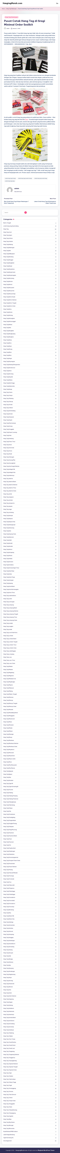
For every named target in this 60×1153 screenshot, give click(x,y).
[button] (18, 191)
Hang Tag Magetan (8, 675)
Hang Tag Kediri (7, 540)
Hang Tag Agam (7, 235)
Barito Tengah (7, 223)
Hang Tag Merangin (8, 734)
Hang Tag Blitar (7, 352)
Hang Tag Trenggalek (9, 1103)
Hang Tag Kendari (8, 546)
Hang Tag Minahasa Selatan (10, 743)
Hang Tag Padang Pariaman (10, 799)
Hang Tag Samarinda (9, 925)
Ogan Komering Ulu (8, 1137)
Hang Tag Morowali (8, 752)
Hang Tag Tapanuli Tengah (10, 1067)
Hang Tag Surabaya (8, 1030)
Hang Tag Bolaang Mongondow (11, 364)
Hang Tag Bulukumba (9, 386)
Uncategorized (7, 1140)
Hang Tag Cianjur (7, 395)
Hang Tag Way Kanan (9, 1122)
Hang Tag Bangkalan (8, 263)
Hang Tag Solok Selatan (9, 996)
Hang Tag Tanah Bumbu (9, 1042)
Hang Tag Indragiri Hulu (9, 472)
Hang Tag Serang (7, 950)
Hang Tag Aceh (7, 232)
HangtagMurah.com (12, 3)
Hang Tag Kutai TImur (9, 592)
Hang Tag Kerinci (7, 549)
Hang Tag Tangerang (9, 1051)
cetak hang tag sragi (10, 181)
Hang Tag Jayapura (8, 497)
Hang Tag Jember (8, 500)
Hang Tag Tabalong (8, 1033)
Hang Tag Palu (7, 811)
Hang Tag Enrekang (8, 438)
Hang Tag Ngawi (7, 774)
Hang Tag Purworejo (8, 906)
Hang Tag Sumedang (9, 1023)
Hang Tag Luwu (7, 657)
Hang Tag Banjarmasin (9, 272)
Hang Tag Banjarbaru (9, 269)
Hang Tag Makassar (8, 688)
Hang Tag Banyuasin (8, 287)
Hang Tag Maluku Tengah (10, 694)
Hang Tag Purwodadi (9, 900)
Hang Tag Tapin (7, 1073)
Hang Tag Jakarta (8, 478)
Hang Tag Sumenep (8, 1027)
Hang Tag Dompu (8, 426)
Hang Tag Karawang (8, 528)
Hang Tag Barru (7, 309)
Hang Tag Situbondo (8, 983)
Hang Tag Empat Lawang (10, 432)
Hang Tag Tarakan (8, 1076)
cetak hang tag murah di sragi (25, 178)
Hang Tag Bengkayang (9, 333)
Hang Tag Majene (8, 685)
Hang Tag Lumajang (8, 654)
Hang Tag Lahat (7, 598)
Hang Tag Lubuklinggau (9, 651)
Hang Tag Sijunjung (8, 968)
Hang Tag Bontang (8, 374)
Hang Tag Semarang (8, 946)
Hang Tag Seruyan (8, 953)
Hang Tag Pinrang (8, 869)
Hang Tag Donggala (8, 429)
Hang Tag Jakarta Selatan (10, 484)
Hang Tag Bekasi (7, 324)
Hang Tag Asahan (8, 241)
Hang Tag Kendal (7, 543)
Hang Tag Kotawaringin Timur (11, 568)
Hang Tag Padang (8, 792)
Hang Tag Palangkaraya (9, 802)
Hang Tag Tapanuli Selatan (10, 1063)
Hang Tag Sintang (8, 980)
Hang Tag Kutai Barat (9, 586)
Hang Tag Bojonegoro (9, 361)
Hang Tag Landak (8, 623)
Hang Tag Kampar (8, 515)
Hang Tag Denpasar (8, 417)
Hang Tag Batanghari (9, 318)
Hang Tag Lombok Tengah (10, 642)
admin (16, 188)
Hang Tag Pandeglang (9, 817)
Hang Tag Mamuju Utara (9, 706)
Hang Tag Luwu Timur (9, 660)
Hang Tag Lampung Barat (10, 608)
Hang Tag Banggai (8, 260)
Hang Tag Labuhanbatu (9, 595)
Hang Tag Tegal (7, 1085)
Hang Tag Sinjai (7, 977)
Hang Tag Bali (7, 250)
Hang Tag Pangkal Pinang (10, 823)
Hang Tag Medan (7, 728)
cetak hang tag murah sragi (40, 178)
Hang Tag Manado (8, 709)
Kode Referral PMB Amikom (10, 1131)
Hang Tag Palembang (9, 805)
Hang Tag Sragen (7, 1002)
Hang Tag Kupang (8, 583)
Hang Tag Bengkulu (8, 337)
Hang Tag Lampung (8, 605)
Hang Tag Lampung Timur (10, 617)
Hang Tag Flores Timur (9, 441)
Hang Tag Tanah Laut (9, 1048)
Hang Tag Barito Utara (9, 306)
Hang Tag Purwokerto (9, 903)
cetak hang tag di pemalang (11, 226)
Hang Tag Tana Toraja (9, 1039)
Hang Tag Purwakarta (9, 897)
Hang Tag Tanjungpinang (10, 1060)
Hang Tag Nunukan (8, 780)
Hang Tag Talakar (8, 1036)
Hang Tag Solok (7, 993)
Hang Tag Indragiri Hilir (9, 469)
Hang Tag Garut (7, 444)
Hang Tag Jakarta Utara (9, 491)
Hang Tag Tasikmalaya (9, 1079)
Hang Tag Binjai (7, 346)
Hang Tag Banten (8, 281)
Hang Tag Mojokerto (8, 749)
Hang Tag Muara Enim (9, 755)
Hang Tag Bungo (7, 389)
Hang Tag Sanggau (8, 937)
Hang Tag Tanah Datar (9, 1045)
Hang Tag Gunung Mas (9, 460)
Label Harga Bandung (9, 1134)
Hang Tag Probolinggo (9, 891)
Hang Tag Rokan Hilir (8, 916)
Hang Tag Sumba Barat (9, 1017)
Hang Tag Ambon (8, 238)
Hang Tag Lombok (8, 635)
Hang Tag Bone (7, 370)
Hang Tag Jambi (7, 494)
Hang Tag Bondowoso (9, 367)
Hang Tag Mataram (8, 725)
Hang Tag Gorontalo (8, 447)
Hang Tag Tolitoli (7, 1097)
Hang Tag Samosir (8, 931)
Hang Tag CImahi (7, 404)
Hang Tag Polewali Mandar (10, 873)
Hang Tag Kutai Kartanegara (10, 589)
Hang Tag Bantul (7, 284)
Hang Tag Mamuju (8, 700)
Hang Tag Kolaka (7, 558)
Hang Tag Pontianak (8, 879)
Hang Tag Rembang (8, 909)
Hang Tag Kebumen (8, 537)
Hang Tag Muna (7, 762)
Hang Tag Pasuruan (8, 842)
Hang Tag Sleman (8, 986)
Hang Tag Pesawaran (9, 863)
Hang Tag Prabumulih (9, 885)
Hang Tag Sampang (8, 934)
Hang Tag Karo (7, 531)
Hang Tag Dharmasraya (9, 423)
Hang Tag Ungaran (8, 1116)
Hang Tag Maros (7, 722)
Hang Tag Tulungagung (9, 1113)
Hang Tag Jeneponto (9, 503)
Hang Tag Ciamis (7, 392)
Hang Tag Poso (7, 882)
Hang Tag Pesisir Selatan (10, 866)
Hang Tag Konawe (8, 561)
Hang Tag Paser (7, 839)
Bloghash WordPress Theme (46, 1150)
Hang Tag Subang (8, 1005)
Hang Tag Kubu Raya (8, 571)
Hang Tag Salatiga (8, 922)
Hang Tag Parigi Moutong (10, 829)
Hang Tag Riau (7, 913)
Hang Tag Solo (7, 990)
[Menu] (57, 3)
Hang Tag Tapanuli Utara (10, 1070)
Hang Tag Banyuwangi (9, 293)
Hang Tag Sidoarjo (8, 962)
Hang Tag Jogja (7, 509)
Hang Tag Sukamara (8, 1011)
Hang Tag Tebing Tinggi (9, 1082)
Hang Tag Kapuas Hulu (9, 521)
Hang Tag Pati (7, 845)
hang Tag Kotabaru (8, 565)
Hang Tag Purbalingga (9, 894)
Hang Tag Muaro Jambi (9, 759)
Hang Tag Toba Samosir (9, 1094)
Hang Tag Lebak (7, 629)
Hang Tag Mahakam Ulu (9, 678)
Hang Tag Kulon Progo (9, 577)
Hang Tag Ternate (8, 1091)
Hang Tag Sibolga (8, 959)
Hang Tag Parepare (8, 826)
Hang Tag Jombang (8, 512)
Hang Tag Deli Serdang (9, 410)
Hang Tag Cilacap (8, 401)
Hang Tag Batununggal (9, 321)
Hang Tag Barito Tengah (9, 303)
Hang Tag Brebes (7, 380)
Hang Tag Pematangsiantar (10, 857)
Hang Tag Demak (8, 414)
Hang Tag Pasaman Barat (10, 836)
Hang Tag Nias (7, 777)
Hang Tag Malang (8, 691)
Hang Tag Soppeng (8, 999)
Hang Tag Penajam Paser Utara (11, 860)
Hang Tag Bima (7, 343)
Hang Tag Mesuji (7, 737)
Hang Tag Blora (7, 355)
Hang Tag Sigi (7, 965)
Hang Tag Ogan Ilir (8, 783)
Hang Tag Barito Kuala (9, 297)
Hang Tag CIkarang (8, 398)
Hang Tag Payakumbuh (9, 848)
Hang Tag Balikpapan (9, 253)
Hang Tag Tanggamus (9, 1057)
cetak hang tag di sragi (10, 178)
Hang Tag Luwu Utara (9, 663)
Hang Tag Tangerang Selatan (11, 1054)
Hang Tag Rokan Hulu (8, 919)
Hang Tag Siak (7, 956)
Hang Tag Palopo (7, 808)
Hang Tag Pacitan (8, 789)
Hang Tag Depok (7, 420)
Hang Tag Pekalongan (11, 17)
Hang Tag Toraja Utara (9, 1100)
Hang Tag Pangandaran (9, 820)
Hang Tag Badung (8, 244)
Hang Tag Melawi (8, 731)
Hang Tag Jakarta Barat (9, 481)
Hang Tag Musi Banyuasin (10, 765)
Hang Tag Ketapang (8, 552)
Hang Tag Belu (7, 327)
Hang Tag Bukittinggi (9, 383)
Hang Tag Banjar (7, 266)
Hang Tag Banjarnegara (9, 275)
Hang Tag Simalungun (9, 971)
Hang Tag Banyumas (8, 290)
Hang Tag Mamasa (8, 697)
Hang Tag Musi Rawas (9, 768)
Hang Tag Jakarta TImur (9, 488)
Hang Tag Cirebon (8, 407)
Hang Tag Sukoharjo (8, 1014)
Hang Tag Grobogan (8, 457)
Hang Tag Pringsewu (8, 888)
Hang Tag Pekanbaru (8, 854)
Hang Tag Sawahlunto (9, 943)
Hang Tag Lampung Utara (10, 620)
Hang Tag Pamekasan (9, 814)
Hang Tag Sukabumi (8, 1008)
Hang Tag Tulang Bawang (10, 1110)
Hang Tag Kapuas (8, 518)
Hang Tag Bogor (7, 358)
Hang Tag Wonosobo (8, 1128)
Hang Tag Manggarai (8, 715)
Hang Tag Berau (7, 340)
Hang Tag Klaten (7, 555)
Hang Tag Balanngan (8, 247)
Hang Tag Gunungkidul (9, 463)
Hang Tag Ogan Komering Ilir (10, 786)
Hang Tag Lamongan (8, 601)
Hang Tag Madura (8, 669)
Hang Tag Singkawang (9, 974)
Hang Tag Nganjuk (8, 771)
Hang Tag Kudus (7, 574)
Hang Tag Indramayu (8, 475)
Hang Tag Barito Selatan (9, 300)
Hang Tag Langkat (8, 626)
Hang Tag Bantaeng (8, 278)
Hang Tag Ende (7, 435)
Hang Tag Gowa (7, 451)
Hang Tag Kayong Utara (9, 534)
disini (26, 119)
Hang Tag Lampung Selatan (10, 611)
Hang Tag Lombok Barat (9, 638)
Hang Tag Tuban (7, 1107)
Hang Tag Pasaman (8, 832)
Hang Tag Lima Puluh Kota (10, 632)
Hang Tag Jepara (7, 506)
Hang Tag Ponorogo (8, 876)
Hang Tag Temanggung (9, 1088)
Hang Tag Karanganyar (9, 524)
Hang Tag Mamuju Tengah (10, 703)
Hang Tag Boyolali (8, 377)
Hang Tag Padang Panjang (10, 796)
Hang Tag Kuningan (8, 580)
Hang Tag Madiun (8, 666)
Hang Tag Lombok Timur (9, 645)
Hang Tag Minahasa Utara (10, 746)
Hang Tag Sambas (8, 928)
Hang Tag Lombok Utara (9, 648)
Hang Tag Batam (7, 312)
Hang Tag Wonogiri (8, 1125)
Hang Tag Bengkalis (8, 330)
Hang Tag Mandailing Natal (10, 712)
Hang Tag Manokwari (9, 719)
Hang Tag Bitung (7, 349)
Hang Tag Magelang (8, 672)
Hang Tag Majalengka (9, 682)
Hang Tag (6, 229)
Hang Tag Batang (8, 315)
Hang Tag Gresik (7, 454)
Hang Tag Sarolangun (9, 940)
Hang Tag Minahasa (8, 740)
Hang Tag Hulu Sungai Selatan (11, 466)
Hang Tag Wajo (7, 1119)
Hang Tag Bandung (8, 256)
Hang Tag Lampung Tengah (10, 614)
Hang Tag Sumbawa (8, 1020)
